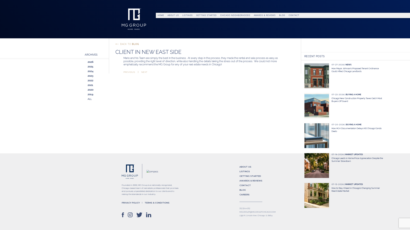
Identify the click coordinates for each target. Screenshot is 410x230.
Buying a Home (353, 94)
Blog (282, 15)
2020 (90, 89)
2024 (91, 71)
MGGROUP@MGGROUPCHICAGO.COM (257, 212)
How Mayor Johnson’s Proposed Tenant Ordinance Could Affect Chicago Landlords (355, 70)
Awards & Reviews (265, 15)
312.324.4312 (244, 208)
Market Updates (354, 154)
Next (144, 72)
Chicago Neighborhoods (235, 15)
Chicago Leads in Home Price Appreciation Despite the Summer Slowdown (357, 159)
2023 (90, 75)
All (90, 99)
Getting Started (206, 15)
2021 (90, 85)
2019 (90, 94)
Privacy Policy (131, 202)
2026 (90, 62)
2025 (90, 66)
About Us (173, 15)
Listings (187, 15)
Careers (244, 194)
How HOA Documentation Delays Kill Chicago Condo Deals (356, 129)
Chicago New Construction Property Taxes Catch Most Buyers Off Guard (357, 99)
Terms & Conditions (157, 202)
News (349, 65)
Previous (129, 72)
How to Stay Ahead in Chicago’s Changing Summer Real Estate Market (356, 189)
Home (161, 15)
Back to (129, 44)
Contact (294, 15)
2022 (90, 80)
